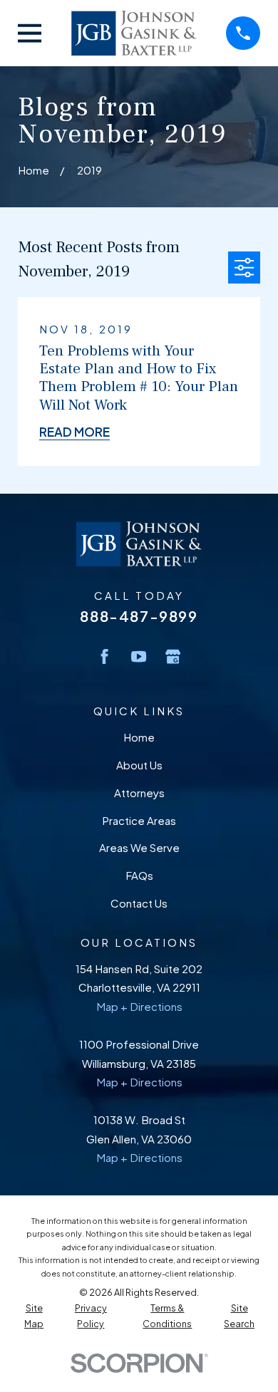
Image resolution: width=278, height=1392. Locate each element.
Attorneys (139, 792)
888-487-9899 (138, 616)
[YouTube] (138, 656)
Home (139, 737)
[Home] (134, 33)
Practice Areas (139, 820)
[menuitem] (34, 1315)
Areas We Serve (139, 847)
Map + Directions (139, 1006)
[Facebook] (104, 656)
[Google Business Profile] (172, 656)
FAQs (139, 875)
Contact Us (139, 903)
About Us (139, 765)
